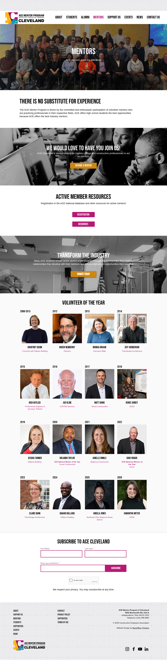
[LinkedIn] (146, 649)
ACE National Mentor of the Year (67, 462)
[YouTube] (140, 649)
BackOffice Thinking (141, 628)
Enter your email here (49, 563)
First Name (45, 548)
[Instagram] (127, 649)
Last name (89, 548)
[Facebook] (133, 649)
